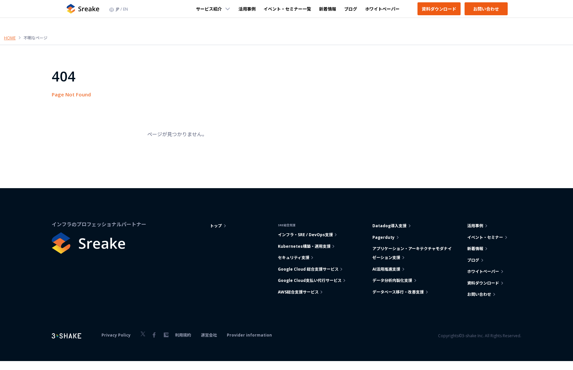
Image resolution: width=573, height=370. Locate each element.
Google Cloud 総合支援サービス (308, 269)
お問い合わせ (486, 9)
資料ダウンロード (439, 9)
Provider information (249, 335)
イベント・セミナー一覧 (287, 9)
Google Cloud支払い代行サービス (310, 280)
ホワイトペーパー (382, 9)
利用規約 (183, 335)
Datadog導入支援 (389, 226)
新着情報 (327, 9)
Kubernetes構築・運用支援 (304, 246)
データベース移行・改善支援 (398, 292)
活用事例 (247, 9)
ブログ (350, 9)
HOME (10, 38)
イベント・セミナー (485, 237)
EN (125, 9)
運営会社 (209, 335)
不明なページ (35, 38)
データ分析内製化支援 (392, 280)
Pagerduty (383, 237)
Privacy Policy (116, 335)
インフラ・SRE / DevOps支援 (305, 235)
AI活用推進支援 (386, 269)
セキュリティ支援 (293, 257)
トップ (216, 226)
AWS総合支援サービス (298, 292)
